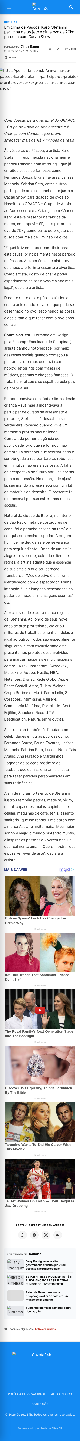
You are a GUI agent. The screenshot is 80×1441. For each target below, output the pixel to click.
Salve (12, 57)
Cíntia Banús (30, 46)
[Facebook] (34, 1235)
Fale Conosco (61, 1394)
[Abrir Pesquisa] (71, 7)
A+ (59, 48)
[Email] (57, 1235)
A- (50, 48)
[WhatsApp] (22, 1235)
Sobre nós (40, 1404)
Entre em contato (45, 1329)
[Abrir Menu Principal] (9, 7)
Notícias (10, 22)
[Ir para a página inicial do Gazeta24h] (40, 7)
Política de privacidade (27, 1394)
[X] (46, 1235)
